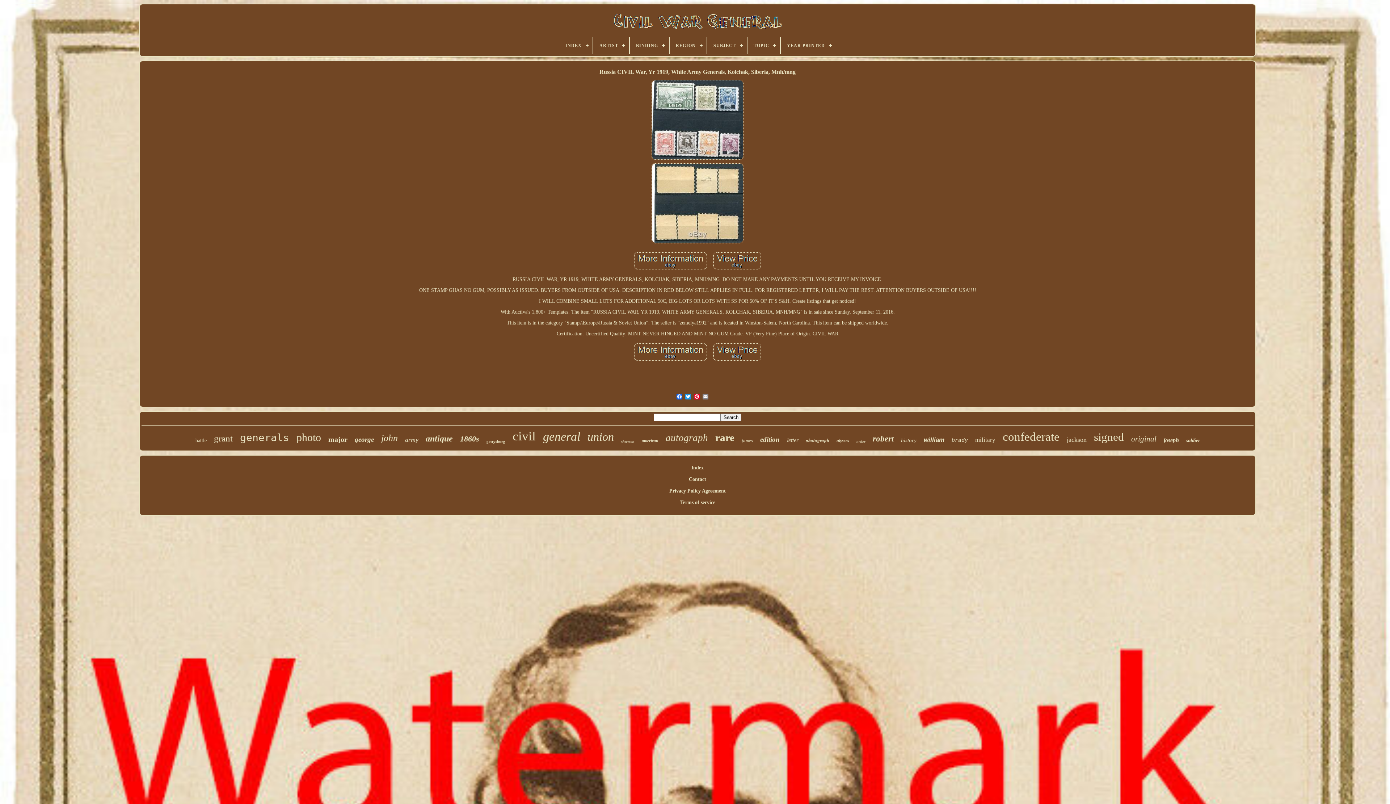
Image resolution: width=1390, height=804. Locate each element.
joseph (1171, 440)
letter (793, 440)
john (389, 438)
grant (223, 438)
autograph (687, 437)
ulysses (843, 440)
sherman (628, 442)
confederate (1031, 436)
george (364, 439)
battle (201, 440)
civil (524, 436)
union (600, 436)
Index (697, 467)
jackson (1077, 439)
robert (883, 438)
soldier (1193, 440)
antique (439, 438)
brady (960, 440)
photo (308, 437)
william (934, 439)
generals (264, 438)
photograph (817, 440)
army (411, 439)
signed (1109, 437)
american (650, 440)
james (747, 440)
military (985, 439)
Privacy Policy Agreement (697, 491)
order (860, 441)
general (561, 436)
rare (724, 437)
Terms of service (697, 502)
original (1144, 439)
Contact (697, 479)
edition (770, 439)
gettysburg (495, 441)
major (338, 439)
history (909, 440)
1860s (469, 438)
